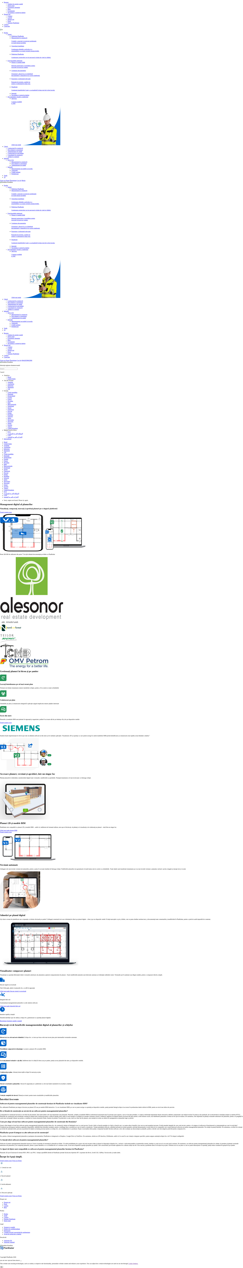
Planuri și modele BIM (23, 65)
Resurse (6, 2)
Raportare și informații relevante (21, 81)
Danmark (10, 394)
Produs (6, 33)
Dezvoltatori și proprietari (15, 150)
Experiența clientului (14, 7)
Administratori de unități (15, 151)
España (10, 397)
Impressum (7, 1230)
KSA (9, 432)
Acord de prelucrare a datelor (12, 1234)
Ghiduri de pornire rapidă (15, 4)
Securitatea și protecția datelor (16, 12)
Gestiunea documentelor (25, 73)
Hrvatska (10, 401)
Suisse (9, 423)
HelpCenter (11, 6)
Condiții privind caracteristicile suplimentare (17, 1232)
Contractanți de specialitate (16, 153)
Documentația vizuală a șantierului (18, 97)
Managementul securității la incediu (22, 169)
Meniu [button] (23, 180)
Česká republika (12, 392)
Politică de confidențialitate (12, 1229)
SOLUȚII (11, 160)
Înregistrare (13, 180)
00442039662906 (27, 360)
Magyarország (12, 404)
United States (12, 379)
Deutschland (11, 396)
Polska (10, 413)
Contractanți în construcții (15, 148)
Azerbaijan (11, 384)
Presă (9, 21)
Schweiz (10, 416)
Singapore (11, 387)
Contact (10, 16)
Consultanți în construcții (15, 155)
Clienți (6, 146)
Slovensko (11, 420)
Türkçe (10, 427)
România (10, 415)
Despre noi (7, 14)
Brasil (9, 377)
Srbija (9, 418)
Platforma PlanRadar (17, 36)
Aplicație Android (9, 1242)
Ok (1, 1267)
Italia (9, 403)
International (7, 439)
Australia (10, 382)
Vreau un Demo (5, 180)
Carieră (10, 18)
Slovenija (10, 421)
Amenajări (14, 170)
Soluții (9, 34)
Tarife (5, 175)
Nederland (11, 406)
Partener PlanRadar (13, 23)
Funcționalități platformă (15, 61)
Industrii (6, 158)
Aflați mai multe (13, 991)
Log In (19, 180)
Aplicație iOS (8, 1240)
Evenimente (11, 11)
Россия (10, 411)
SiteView (16, 122)
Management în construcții (23, 40)
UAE (9, 435)
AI (4, 177)
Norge (9, 408)
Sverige (10, 425)
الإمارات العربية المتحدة (15, 437)
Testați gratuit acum (6, 512)
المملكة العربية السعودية (15, 433)
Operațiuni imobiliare (25, 48)
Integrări (13, 93)
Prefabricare (15, 174)
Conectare (7, 26)
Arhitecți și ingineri (13, 157)
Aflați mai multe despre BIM (8, 830)
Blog (9, 9)
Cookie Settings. (133, 1263)
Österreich (11, 409)
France (10, 399)
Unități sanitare (15, 172)
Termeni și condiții (9, 1227)
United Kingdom (13, 428)
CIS (9, 389)
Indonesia (10, 385)
